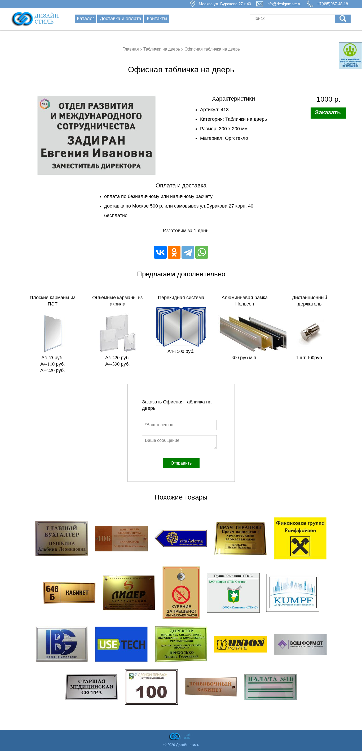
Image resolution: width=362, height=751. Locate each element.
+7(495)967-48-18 (332, 4)
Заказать (328, 112)
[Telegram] (188, 252)
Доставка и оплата (120, 18)
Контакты (157, 18)
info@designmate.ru (284, 4)
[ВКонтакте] (160, 252)
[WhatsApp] (201, 252)
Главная (130, 49)
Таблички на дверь (161, 49)
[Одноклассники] (174, 252)
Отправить (181, 463)
